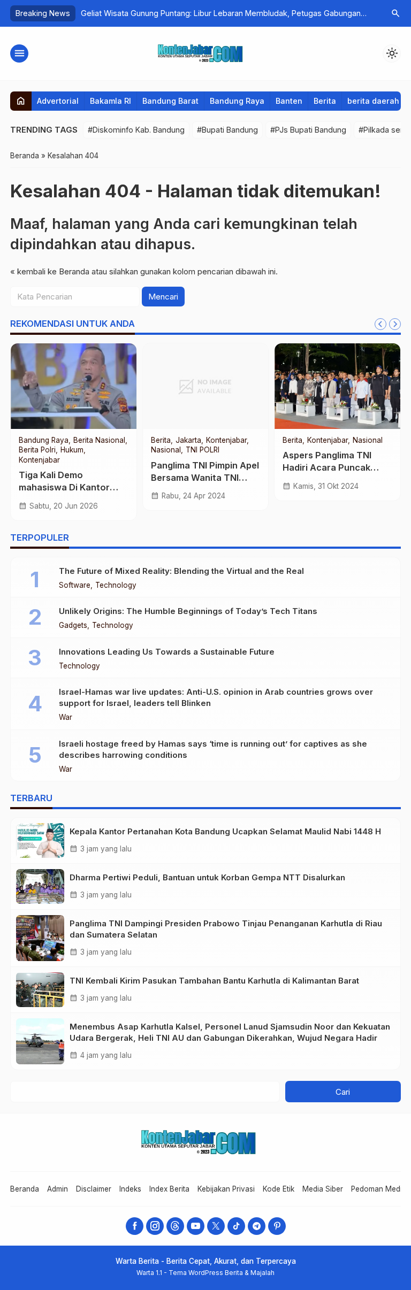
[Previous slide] (380, 324)
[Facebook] (134, 1226)
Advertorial (58, 100)
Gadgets (73, 625)
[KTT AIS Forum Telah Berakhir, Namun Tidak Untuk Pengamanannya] (240, 386)
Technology (115, 585)
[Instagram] (155, 1226)
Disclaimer (93, 1189)
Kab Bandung (102, 440)
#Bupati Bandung (227, 129)
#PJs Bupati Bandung (308, 129)
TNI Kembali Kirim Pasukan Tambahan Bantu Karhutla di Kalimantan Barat (214, 981)
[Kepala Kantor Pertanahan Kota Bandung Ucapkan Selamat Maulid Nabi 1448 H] (40, 840)
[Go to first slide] (395, 324)
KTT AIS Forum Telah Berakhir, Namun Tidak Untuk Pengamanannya (236, 467)
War (65, 717)
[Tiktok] (236, 1226)
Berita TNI (391, 440)
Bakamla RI (110, 100)
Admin (57, 1189)
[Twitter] (216, 1226)
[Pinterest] (277, 1226)
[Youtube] (195, 1226)
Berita (325, 100)
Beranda (24, 1189)
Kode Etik (278, 1189)
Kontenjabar (230, 440)
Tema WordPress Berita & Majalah (222, 1273)
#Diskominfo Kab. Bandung (136, 129)
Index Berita (169, 1189)
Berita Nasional (344, 440)
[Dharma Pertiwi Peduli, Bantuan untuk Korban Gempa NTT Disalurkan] (40, 886)
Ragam (374, 450)
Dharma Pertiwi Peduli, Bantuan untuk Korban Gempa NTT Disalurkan (207, 877)
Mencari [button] (163, 296)
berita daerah (373, 100)
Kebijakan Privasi (226, 1189)
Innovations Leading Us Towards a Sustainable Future (167, 652)
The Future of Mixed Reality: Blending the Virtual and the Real (181, 571)
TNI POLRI (273, 440)
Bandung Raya (237, 100)
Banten (289, 100)
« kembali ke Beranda (49, 271)
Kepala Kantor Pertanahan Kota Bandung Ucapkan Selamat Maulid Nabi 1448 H (225, 831)
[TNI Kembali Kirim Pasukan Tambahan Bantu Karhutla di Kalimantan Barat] (40, 989)
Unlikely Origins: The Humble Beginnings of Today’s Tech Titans (188, 611)
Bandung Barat (170, 100)
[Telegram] (256, 1226)
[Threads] (175, 1226)
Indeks (130, 1189)
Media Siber (322, 1189)
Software (74, 585)
